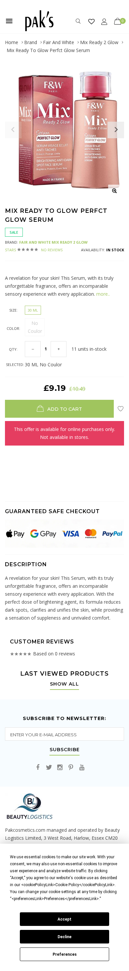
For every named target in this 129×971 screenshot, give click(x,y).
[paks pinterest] (70, 767)
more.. (103, 294)
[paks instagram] (59, 767)
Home (11, 42)
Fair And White (58, 42)
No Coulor (35, 327)
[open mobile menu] (9, 21)
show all (64, 684)
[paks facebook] (38, 767)
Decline (64, 937)
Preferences (65, 954)
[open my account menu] (104, 21)
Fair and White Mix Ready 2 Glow (53, 242)
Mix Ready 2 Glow (99, 42)
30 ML (33, 310)
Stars (34, 249)
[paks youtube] (81, 767)
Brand (30, 42)
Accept (64, 919)
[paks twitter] (49, 767)
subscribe (65, 750)
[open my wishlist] (91, 21)
